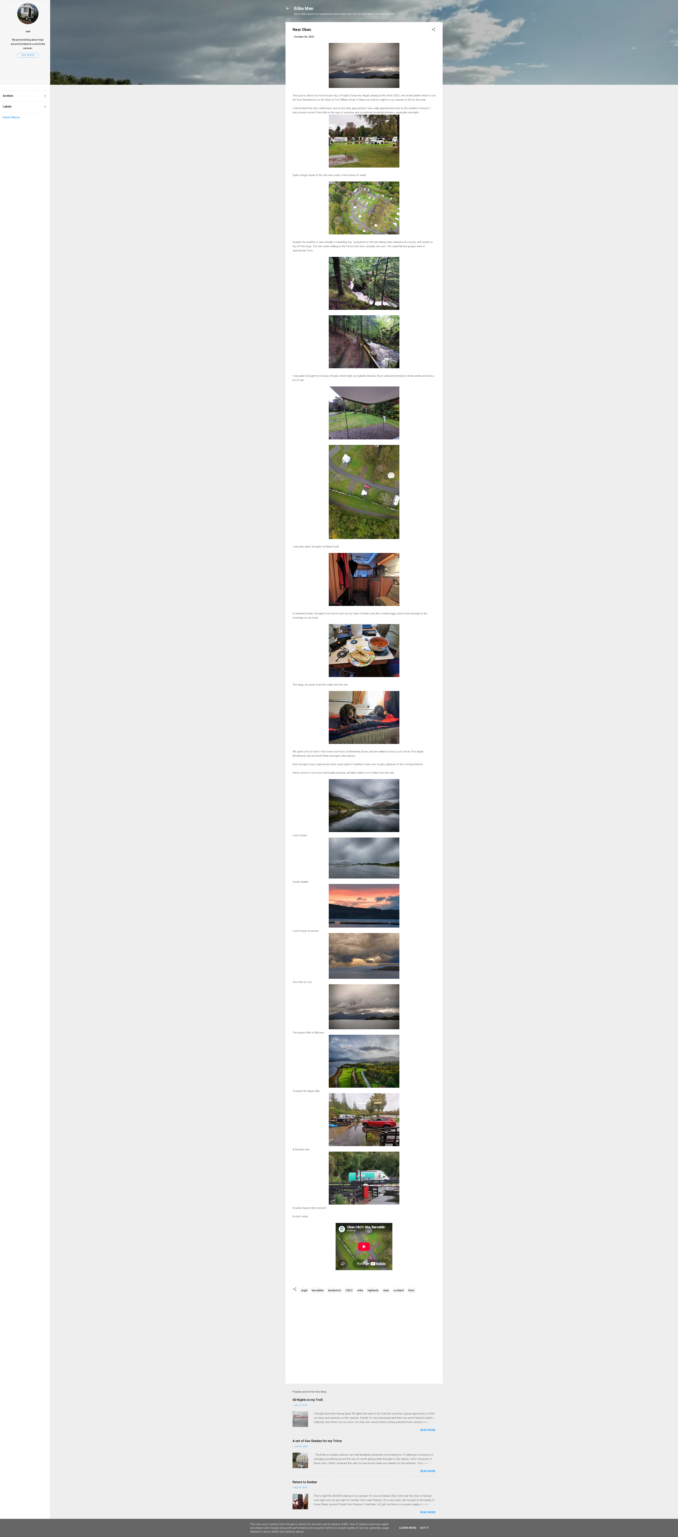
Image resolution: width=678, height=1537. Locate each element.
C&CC (349, 1290)
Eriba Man (303, 8)
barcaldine (318, 1290)
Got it (424, 1527)
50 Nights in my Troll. (308, 1400)
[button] (433, 30)
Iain (28, 31)
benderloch (334, 1290)
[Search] (440, 9)
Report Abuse (11, 117)
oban (386, 1290)
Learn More (407, 1527)
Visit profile (28, 55)
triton (411, 1290)
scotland (399, 1290)
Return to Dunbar (305, 1482)
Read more (428, 1430)
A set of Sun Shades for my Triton (317, 1441)
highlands (373, 1290)
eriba (360, 1290)
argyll (304, 1290)
